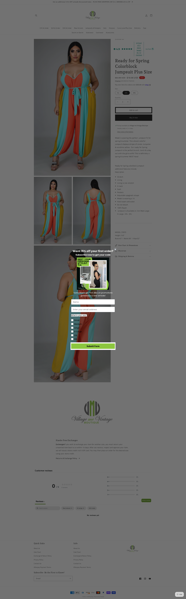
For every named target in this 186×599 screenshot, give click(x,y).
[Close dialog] (115, 249)
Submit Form (93, 346)
